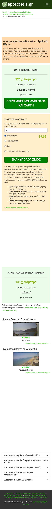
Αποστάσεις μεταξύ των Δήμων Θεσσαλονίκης (26, 473)
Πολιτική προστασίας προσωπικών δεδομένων (21, 498)
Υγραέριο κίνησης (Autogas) (18, 151)
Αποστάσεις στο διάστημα (13, 495)
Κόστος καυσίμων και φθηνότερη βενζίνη (30, 493)
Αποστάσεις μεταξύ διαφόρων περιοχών (19, 14)
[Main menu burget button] (47, 4)
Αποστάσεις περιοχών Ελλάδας (20, 12)
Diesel (9, 146)
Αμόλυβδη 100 (12, 141)
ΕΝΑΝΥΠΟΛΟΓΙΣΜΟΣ (26, 159)
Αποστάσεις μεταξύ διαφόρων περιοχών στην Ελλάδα (26, 461)
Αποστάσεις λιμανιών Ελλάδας (26, 480)
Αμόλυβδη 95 (12, 136)
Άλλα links (43, 498)
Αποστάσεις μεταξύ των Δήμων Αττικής (26, 467)
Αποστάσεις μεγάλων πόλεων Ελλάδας (26, 455)
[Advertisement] (26, 28)
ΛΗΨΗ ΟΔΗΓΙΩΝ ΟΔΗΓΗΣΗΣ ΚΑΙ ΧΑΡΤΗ (26, 103)
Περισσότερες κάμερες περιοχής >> (37, 343)
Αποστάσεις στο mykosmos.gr (35, 495)
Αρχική (4, 12)
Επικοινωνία (9, 493)
